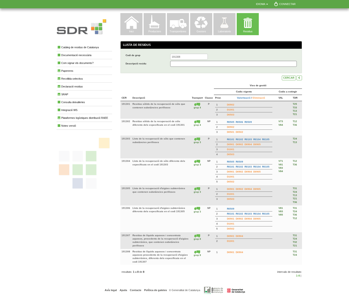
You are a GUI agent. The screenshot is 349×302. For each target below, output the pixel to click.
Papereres (67, 70)
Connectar (287, 4)
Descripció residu (136, 63)
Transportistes (178, 31)
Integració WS (69, 110)
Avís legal (111, 290)
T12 (295, 121)
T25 (295, 104)
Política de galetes (155, 290)
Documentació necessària (76, 55)
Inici (131, 31)
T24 (295, 138)
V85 (280, 214)
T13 (295, 111)
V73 (280, 121)
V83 (280, 168)
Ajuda (123, 290)
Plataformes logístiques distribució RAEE (84, 117)
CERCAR (288, 77)
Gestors (201, 31)
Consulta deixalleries (73, 102)
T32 (295, 242)
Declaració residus (72, 86)
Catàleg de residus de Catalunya (80, 47)
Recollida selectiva (72, 78)
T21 (295, 114)
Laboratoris (224, 31)
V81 (280, 164)
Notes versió (68, 125)
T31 (295, 188)
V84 (280, 125)
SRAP (64, 94)
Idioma (261, 4)
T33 (295, 107)
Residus (248, 31)
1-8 (298, 275)
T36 (295, 125)
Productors (154, 31)
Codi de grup (133, 55)
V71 (280, 161)
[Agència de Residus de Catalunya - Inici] (224, 290)
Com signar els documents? (77, 63)
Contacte (135, 290)
